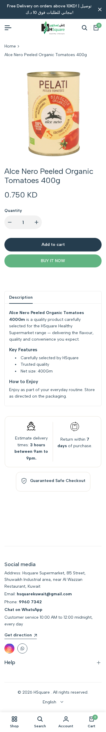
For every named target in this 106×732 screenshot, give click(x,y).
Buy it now (53, 260)
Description (21, 297)
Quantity (13, 210)
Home (10, 46)
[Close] (99, 9)
